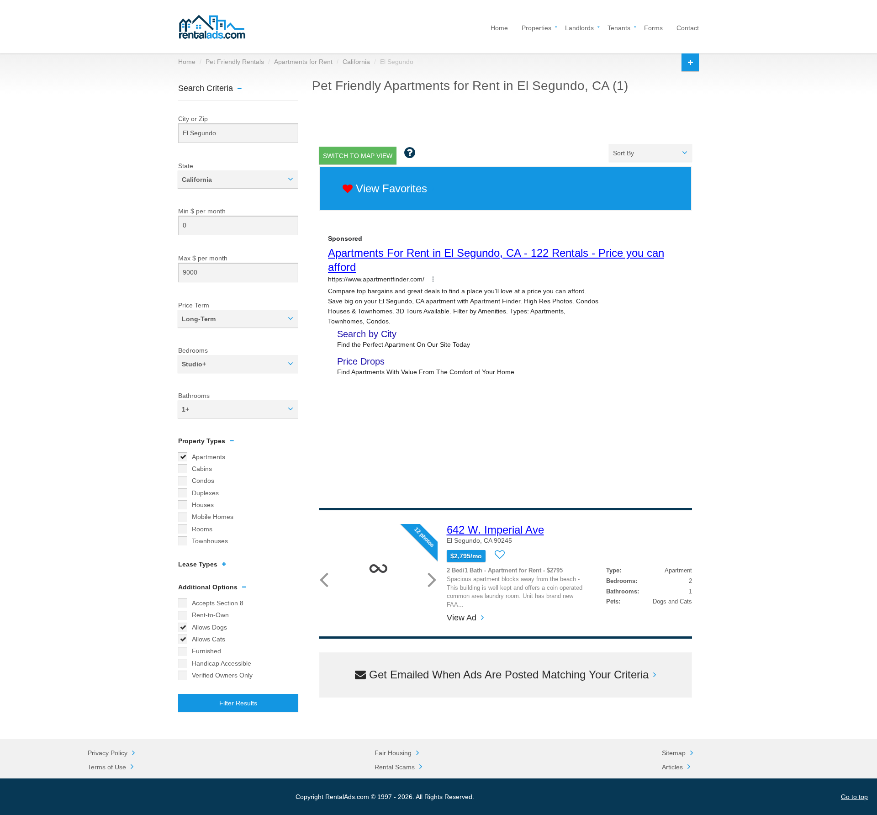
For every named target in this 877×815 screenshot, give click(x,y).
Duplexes (205, 493)
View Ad (461, 618)
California (356, 61)
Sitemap (674, 753)
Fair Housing (393, 753)
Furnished (206, 651)
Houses (203, 504)
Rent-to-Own (210, 615)
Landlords (579, 27)
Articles (672, 767)
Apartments (208, 456)
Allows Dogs (209, 627)
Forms (653, 27)
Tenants (619, 27)
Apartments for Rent (303, 61)
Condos (203, 480)
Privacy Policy (107, 753)
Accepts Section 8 (217, 603)
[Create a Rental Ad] (690, 62)
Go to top (854, 796)
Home (499, 27)
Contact (687, 27)
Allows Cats (208, 639)
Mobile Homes (212, 516)
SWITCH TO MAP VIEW (357, 155)
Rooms (202, 529)
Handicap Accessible (221, 663)
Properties (536, 27)
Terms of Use (107, 767)
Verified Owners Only (222, 675)
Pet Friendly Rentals (235, 61)
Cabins (202, 468)
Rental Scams (395, 767)
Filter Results (238, 703)
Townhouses (210, 541)
